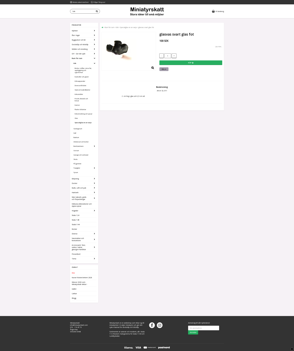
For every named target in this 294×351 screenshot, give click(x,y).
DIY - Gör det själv (78, 54)
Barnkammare (78, 146)
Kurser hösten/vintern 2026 (82, 277)
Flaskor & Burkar (80, 109)
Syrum (76, 172)
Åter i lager (76, 35)
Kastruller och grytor (82, 77)
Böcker (74, 229)
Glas (76, 118)
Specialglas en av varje (83, 123)
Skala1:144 (76, 224)
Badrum (76, 137)
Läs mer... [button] (218, 46)
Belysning (75, 179)
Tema (74, 259)
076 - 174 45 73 (76, 327)
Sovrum (76, 150)
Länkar (74, 293)
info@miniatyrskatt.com (79, 325)
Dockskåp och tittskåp (80, 44)
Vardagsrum (78, 129)
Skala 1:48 (75, 220)
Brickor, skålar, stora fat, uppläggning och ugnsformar (83, 70)
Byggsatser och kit (79, 40)
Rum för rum (77, 58)
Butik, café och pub (79, 188)
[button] (218, 11)
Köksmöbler (79, 94)
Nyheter (75, 31)
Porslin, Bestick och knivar (81, 100)
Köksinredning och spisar (83, 114)
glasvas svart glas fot (146, 27)
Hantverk (75, 192)
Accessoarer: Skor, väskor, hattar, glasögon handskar (79, 247)
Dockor (74, 183)
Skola (75, 159)
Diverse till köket (80, 85)
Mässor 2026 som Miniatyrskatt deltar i (79, 283)
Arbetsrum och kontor (81, 142)
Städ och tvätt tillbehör (82, 90)
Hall (75, 133)
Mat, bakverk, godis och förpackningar (79, 198)
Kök (75, 63)
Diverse (74, 234)
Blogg (74, 298)
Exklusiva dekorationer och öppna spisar (82, 205)
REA (73, 273)
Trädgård (77, 168)
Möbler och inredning (80, 49)
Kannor (77, 105)
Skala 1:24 (75, 215)
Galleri (74, 289)
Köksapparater (80, 81)
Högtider (75, 211)
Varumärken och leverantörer (78, 239)
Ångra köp (74, 329)
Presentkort (76, 254)
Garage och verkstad (81, 155)
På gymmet (77, 164)
